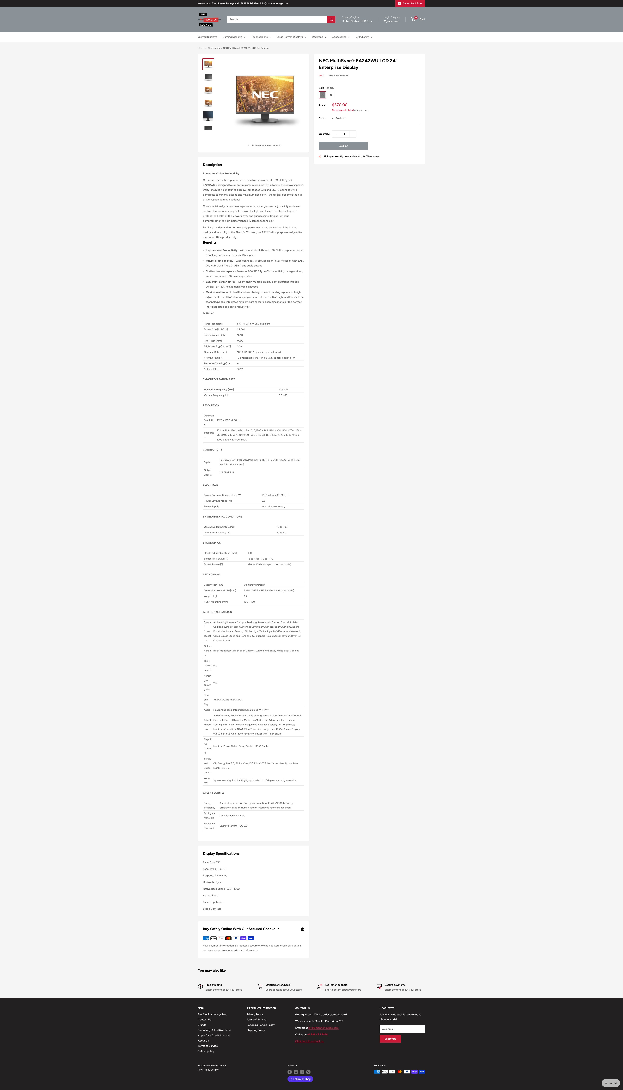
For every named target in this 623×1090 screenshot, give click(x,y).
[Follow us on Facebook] (289, 1072)
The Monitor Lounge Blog (212, 1014)
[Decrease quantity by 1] (335, 134)
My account (391, 21)
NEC (321, 75)
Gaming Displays (232, 36)
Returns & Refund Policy (261, 1024)
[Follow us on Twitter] (296, 1072)
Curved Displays (207, 36)
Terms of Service (208, 1045)
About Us (203, 1040)
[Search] (331, 19)
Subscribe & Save (412, 3)
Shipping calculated (343, 110)
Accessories (339, 36)
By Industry (362, 36)
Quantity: (324, 133)
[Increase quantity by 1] (352, 134)
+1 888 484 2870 (317, 1034)
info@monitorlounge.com (323, 1027)
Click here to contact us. (309, 1041)
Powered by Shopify (208, 1069)
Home (201, 48)
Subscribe (390, 1038)
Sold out (343, 145)
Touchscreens (259, 36)
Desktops (317, 36)
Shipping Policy (256, 1030)
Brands (202, 1024)
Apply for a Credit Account (214, 1035)
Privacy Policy (255, 1014)
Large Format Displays (290, 36)
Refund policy (206, 1051)
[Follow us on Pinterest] (308, 1072)
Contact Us (204, 1019)
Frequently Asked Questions (214, 1030)
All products (214, 48)
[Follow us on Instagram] (302, 1072)
